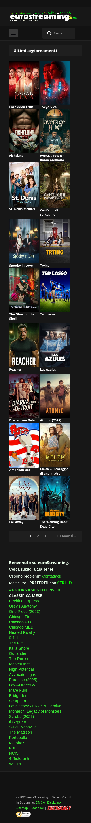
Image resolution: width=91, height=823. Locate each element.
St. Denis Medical (22, 209)
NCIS (14, 753)
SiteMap (22, 808)
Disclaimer (54, 802)
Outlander (18, 653)
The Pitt (16, 643)
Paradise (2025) (23, 680)
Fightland (16, 155)
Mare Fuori (18, 690)
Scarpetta (17, 701)
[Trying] (55, 241)
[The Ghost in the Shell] (24, 289)
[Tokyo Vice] (55, 82)
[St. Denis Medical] (24, 184)
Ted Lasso (47, 314)
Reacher (15, 369)
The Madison (20, 732)
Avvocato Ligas (22, 674)
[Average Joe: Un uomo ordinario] (55, 131)
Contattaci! (51, 576)
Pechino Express (24, 601)
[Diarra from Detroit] (24, 396)
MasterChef (19, 664)
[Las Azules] (55, 345)
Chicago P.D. (20, 622)
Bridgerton (18, 695)
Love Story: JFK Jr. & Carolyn (35, 706)
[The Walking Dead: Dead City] (55, 497)
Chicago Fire (20, 617)
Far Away (16, 522)
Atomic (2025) (50, 420)
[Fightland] (24, 131)
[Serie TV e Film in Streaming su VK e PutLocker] (45, 16)
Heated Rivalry (22, 632)
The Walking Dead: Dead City (54, 524)
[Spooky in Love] (24, 241)
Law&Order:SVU (23, 685)
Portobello (18, 737)
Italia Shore (19, 648)
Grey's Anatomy (23, 606)
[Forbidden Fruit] (24, 82)
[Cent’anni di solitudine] (55, 185)
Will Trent (17, 764)
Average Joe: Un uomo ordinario (52, 157)
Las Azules (48, 369)
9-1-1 (13, 638)
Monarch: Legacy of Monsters (35, 711)
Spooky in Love (21, 265)
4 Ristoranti (19, 758)
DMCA (40, 802)
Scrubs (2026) (21, 716)
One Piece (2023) (24, 611)
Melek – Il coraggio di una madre (54, 471)
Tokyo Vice (48, 107)
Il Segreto (17, 722)
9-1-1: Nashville (23, 727)
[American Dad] (24, 445)
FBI (12, 748)
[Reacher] (24, 345)
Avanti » (69, 536)
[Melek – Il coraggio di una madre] (55, 444)
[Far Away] (24, 497)
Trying (44, 265)
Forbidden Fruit (21, 107)
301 (58, 536)
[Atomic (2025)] (55, 396)
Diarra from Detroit (24, 420)
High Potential (21, 669)
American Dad (20, 470)
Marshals (17, 743)
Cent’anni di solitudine (49, 212)
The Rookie (19, 659)
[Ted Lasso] (55, 289)
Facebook (37, 808)
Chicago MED (21, 627)
